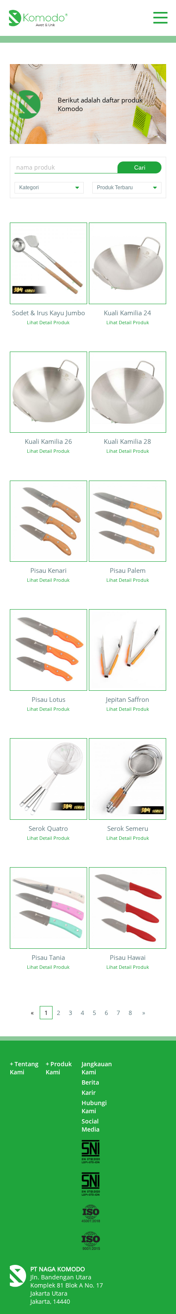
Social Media (91, 1125)
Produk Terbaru (115, 188)
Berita (90, 1082)
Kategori (29, 188)
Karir (89, 1092)
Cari (139, 167)
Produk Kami (59, 1068)
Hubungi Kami (94, 1107)
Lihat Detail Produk (48, 322)
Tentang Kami (24, 1068)
